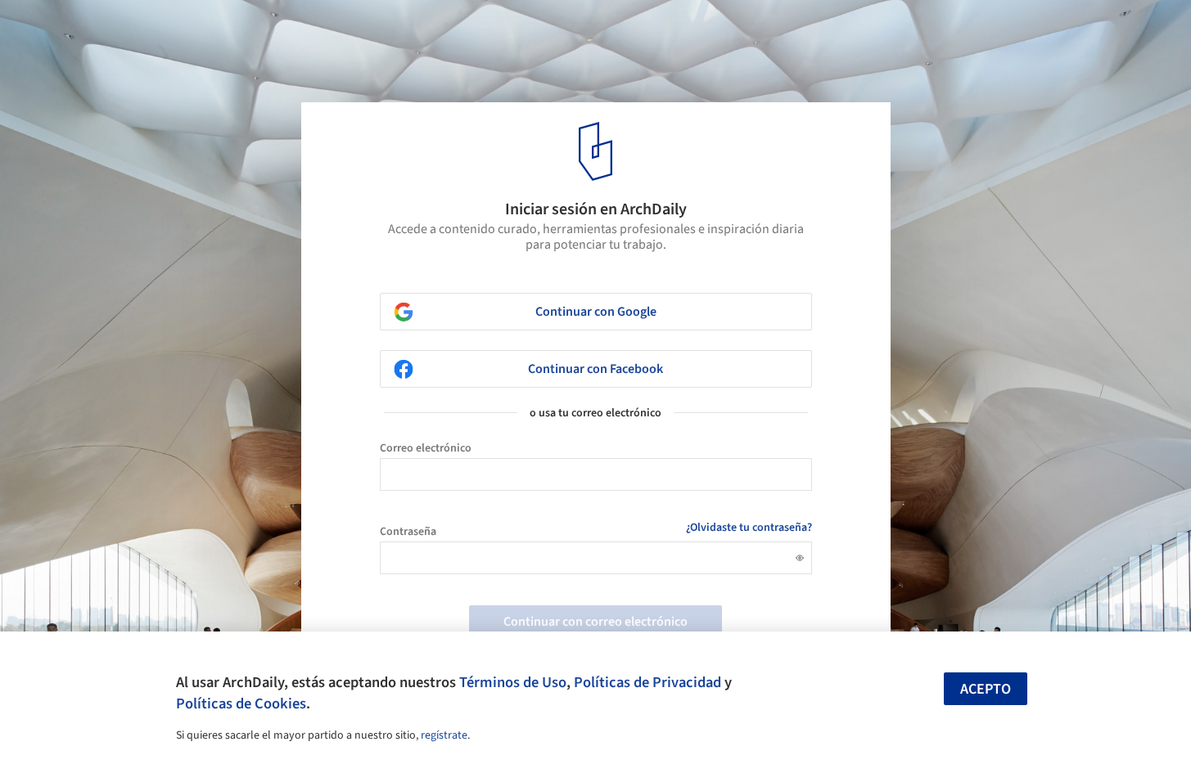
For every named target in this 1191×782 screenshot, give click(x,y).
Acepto (985, 689)
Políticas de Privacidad (647, 682)
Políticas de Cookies (241, 703)
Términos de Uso (512, 682)
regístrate (444, 735)
